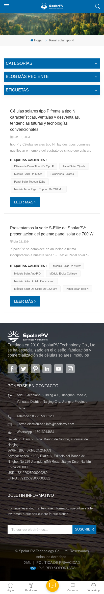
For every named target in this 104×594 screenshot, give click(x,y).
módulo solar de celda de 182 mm (35, 288)
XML (27, 562)
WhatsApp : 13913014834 (35, 432)
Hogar (38, 40)
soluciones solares (62, 173)
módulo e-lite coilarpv (63, 273)
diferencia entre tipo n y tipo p (34, 166)
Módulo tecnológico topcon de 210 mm (38, 189)
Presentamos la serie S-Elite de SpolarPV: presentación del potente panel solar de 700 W (51, 231)
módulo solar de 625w (28, 173)
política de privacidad (58, 562)
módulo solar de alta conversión (34, 281)
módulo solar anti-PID (27, 273)
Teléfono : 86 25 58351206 (36, 416)
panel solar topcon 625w (29, 181)
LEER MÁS (23, 202)
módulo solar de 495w (67, 265)
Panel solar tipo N (74, 166)
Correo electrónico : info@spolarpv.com (45, 424)
